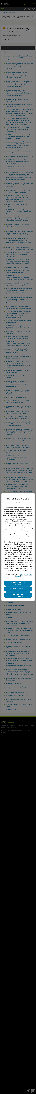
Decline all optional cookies (17, 589)
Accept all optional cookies (18, 583)
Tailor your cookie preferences (18, 595)
